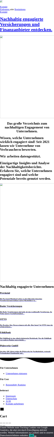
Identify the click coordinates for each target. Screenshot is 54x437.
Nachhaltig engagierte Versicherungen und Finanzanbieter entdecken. (26, 24)
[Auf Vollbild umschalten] (7, 423)
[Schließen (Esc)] (1, 423)
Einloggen (5, 9)
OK (31, 435)
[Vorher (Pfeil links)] (1, 425)
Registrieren (20, 9)
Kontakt (3, 7)
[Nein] (35, 436)
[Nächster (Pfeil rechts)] (4, 425)
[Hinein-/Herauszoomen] (10, 423)
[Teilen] (4, 423)
